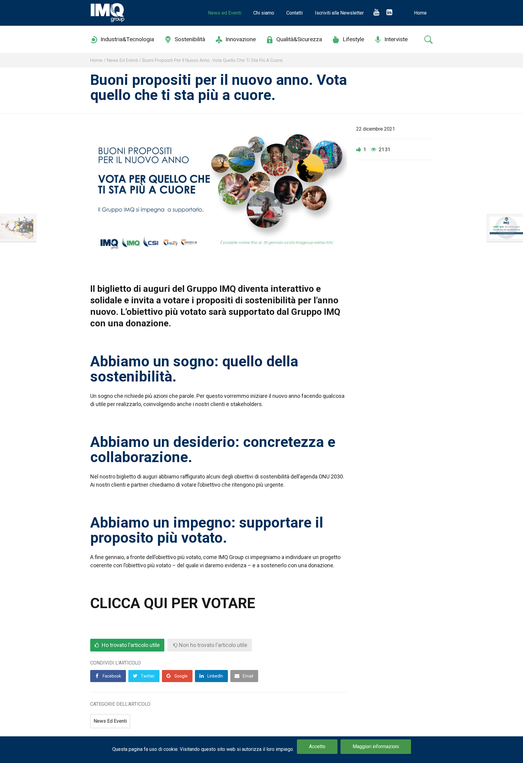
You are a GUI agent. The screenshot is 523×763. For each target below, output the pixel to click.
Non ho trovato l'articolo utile (212, 645)
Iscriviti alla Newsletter (339, 13)
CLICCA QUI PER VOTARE (172, 603)
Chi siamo (263, 13)
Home (420, 13)
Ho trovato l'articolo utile (130, 645)
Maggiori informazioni (376, 746)
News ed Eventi (224, 13)
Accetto (317, 746)
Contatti (294, 13)
